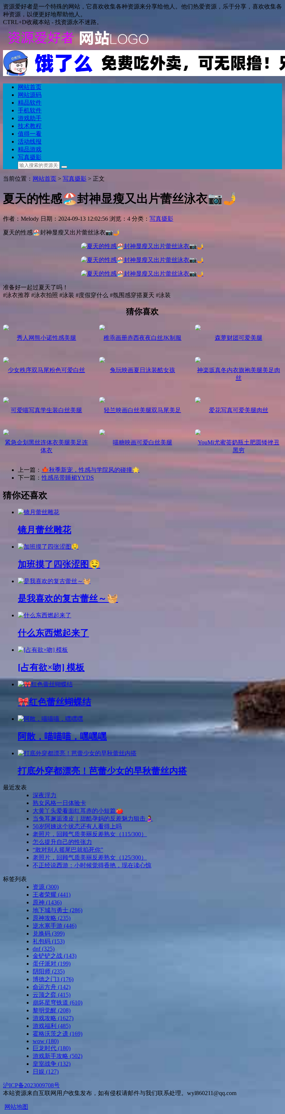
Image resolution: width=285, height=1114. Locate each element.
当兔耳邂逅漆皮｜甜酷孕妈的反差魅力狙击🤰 (93, 818)
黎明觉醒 (52, 1010)
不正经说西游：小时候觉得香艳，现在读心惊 (92, 865)
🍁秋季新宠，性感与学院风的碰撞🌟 (91, 470)
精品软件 (30, 102)
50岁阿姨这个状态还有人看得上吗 (77, 826)
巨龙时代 (52, 1048)
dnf (44, 949)
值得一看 (30, 134)
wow (46, 1041)
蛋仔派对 (52, 963)
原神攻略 (52, 918)
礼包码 (49, 941)
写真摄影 (30, 157)
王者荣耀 (52, 894)
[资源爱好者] (77, 46)
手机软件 (30, 110)
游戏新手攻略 (57, 1056)
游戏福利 (52, 1026)
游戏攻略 (53, 1018)
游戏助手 (30, 118)
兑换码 (49, 933)
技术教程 (30, 126)
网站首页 (30, 87)
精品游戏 (30, 149)
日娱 (46, 1071)
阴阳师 (49, 971)
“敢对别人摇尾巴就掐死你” (68, 850)
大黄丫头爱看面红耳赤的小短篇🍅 (78, 811)
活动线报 (30, 141)
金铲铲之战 (54, 956)
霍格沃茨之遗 (57, 1034)
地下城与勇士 (57, 910)
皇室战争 (52, 1064)
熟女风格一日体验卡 (59, 803)
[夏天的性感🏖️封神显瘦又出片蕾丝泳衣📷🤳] (142, 246)
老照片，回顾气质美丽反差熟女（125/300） (90, 857)
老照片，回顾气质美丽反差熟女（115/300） (90, 834)
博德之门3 (53, 979)
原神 (47, 902)
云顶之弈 (52, 995)
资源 (46, 887)
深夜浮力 (44, 795)
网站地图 (16, 1107)
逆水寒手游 (54, 926)
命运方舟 (52, 987)
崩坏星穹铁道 (57, 1002)
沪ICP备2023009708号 (31, 1085)
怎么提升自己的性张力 (62, 842)
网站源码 (30, 95)
